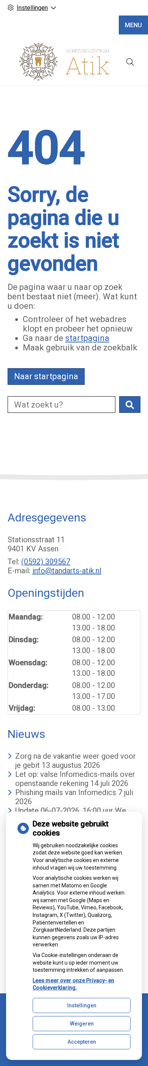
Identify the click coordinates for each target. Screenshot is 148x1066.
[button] (129, 404)
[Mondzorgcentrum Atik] (64, 62)
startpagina (87, 338)
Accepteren (82, 1042)
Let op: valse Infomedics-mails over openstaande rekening (75, 779)
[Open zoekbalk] (130, 62)
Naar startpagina (46, 376)
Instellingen (81, 1005)
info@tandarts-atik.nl (66, 570)
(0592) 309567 (45, 561)
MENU (133, 25)
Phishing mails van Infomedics (65, 792)
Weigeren (82, 1024)
